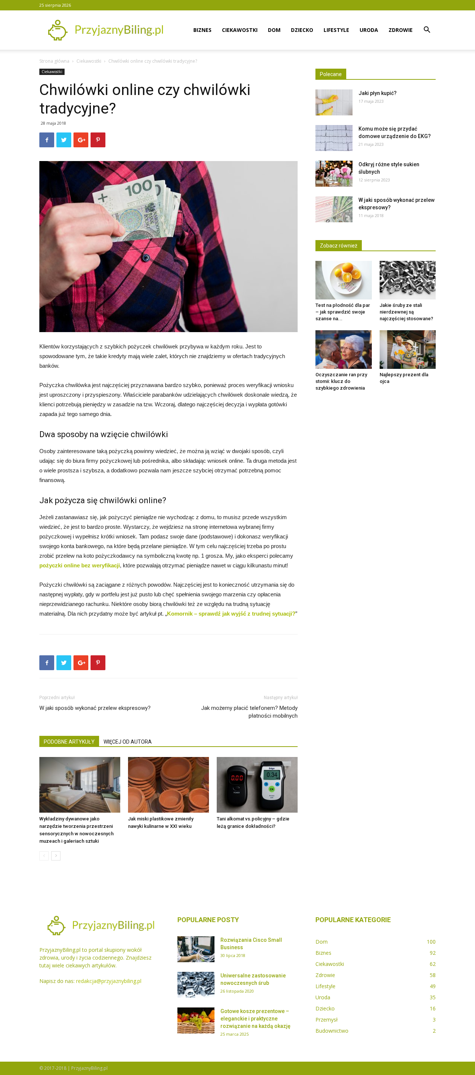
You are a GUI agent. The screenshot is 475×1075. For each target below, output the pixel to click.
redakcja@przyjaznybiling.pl (108, 980)
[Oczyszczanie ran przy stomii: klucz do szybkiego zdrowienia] (343, 349)
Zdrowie (401, 29)
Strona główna (54, 61)
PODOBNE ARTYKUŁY (69, 742)
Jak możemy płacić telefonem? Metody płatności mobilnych (249, 712)
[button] (427, 30)
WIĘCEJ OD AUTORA (128, 742)
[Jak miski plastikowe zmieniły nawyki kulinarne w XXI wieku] (168, 785)
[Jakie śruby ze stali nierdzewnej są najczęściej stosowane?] (408, 280)
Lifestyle (336, 29)
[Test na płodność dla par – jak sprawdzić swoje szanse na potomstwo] (343, 280)
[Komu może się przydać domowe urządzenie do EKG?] (334, 138)
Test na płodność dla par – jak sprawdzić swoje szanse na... (342, 311)
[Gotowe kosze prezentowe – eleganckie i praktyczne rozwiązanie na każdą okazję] (195, 1020)
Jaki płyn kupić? (377, 93)
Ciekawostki (240, 29)
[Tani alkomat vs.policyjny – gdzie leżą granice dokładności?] (257, 785)
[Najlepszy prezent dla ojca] (408, 349)
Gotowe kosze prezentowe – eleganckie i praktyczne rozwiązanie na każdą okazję (255, 1018)
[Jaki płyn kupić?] (334, 102)
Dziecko (302, 29)
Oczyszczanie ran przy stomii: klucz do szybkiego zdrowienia (341, 381)
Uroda (369, 29)
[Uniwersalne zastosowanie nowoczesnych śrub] (195, 985)
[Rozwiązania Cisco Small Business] (195, 949)
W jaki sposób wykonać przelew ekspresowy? (95, 708)
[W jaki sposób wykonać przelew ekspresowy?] (334, 209)
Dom (274, 29)
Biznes (202, 29)
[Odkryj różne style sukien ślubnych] (334, 174)
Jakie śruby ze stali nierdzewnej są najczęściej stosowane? (406, 311)
